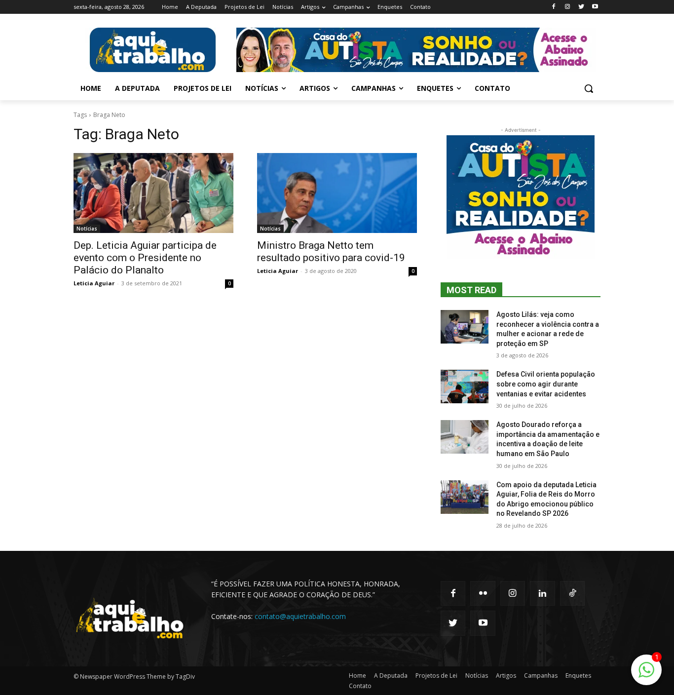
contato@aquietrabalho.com (300, 616)
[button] (588, 88)
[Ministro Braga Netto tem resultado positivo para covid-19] (337, 193)
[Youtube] (594, 7)
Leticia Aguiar (94, 283)
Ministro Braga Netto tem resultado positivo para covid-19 (331, 251)
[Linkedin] (542, 593)
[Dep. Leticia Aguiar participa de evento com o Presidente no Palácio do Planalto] (153, 193)
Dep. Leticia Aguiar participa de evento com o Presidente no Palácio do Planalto (145, 257)
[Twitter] (581, 7)
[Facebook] (554, 7)
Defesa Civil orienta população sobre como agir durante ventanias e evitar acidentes (545, 383)
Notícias (86, 228)
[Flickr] (482, 593)
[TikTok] (572, 593)
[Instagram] (567, 7)
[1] (646, 675)
